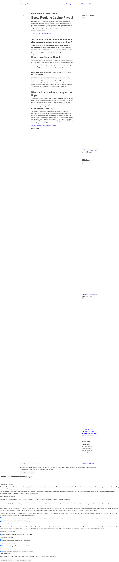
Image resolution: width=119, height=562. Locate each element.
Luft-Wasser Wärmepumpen (89, 294)
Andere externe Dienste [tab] (6, 524)
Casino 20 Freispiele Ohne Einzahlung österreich (43, 125)
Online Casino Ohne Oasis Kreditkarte (41, 33)
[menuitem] (57, 4)
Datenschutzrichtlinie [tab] (5, 553)
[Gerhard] (25, 4)
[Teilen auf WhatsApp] (33, 130)
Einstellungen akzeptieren (7, 560)
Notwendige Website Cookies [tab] (7, 496)
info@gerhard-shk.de (90, 452)
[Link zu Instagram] (98, 4)
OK (21, 473)
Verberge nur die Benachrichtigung (23, 560)
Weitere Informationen (29, 473)
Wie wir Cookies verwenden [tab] (7, 484)
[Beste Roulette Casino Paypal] (23, 16)
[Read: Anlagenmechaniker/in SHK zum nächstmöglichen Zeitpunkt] (83, 18)
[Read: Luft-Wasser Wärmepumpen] (83, 163)
